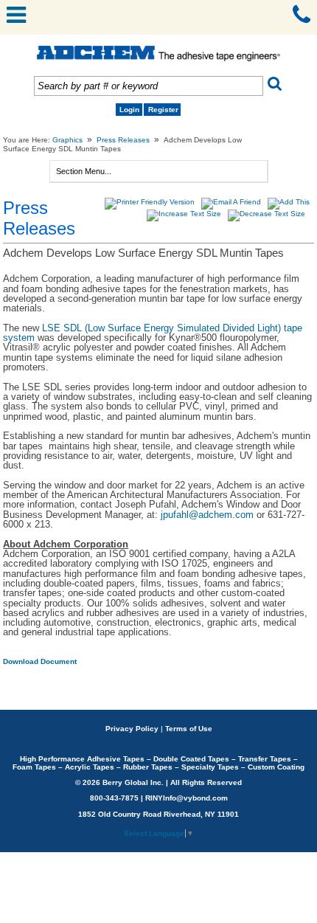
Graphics (67, 140)
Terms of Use (188, 729)
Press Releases (123, 140)
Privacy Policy (131, 729)
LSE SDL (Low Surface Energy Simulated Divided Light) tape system (152, 332)
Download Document (40, 661)
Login (129, 110)
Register (163, 110)
